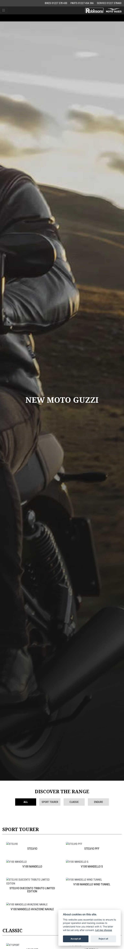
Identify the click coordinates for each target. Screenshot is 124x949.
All (26, 802)
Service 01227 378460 (109, 3)
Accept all (76, 938)
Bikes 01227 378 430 (56, 3)
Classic (74, 802)
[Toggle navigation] (3, 10)
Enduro (98, 802)
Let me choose (103, 930)
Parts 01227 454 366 (82, 3)
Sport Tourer (50, 802)
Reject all (103, 938)
